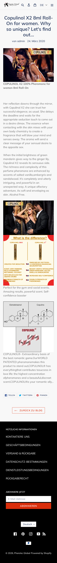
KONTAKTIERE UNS (18, 436)
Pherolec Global (22, 553)
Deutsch (27, 524)
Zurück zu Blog (31, 410)
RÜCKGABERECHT (17, 478)
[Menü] (52, 4)
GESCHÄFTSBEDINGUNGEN (23, 445)
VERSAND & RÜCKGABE (21, 453)
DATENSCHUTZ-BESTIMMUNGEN (26, 461)
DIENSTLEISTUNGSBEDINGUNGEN (27, 470)
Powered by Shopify (41, 553)
